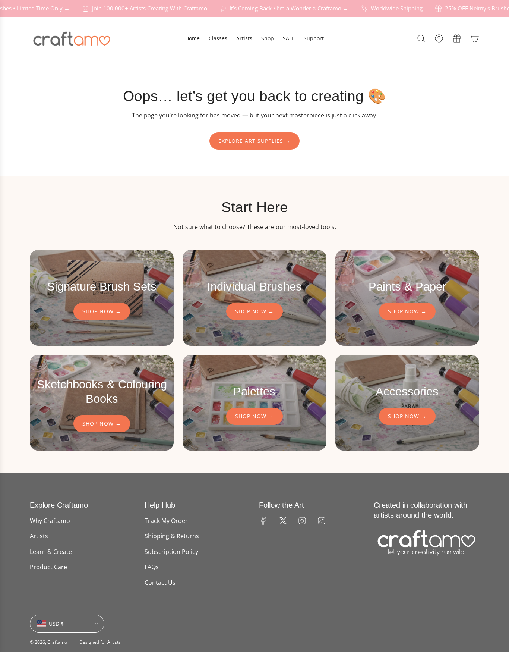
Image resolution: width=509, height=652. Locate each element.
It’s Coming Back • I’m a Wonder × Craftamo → (281, 8)
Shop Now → (101, 311)
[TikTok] (322, 521)
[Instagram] (302, 521)
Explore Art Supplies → (254, 140)
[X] (283, 521)
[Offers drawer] (457, 38)
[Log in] (439, 38)
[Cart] (475, 38)
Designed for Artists (100, 642)
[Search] (421, 38)
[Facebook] (263, 521)
